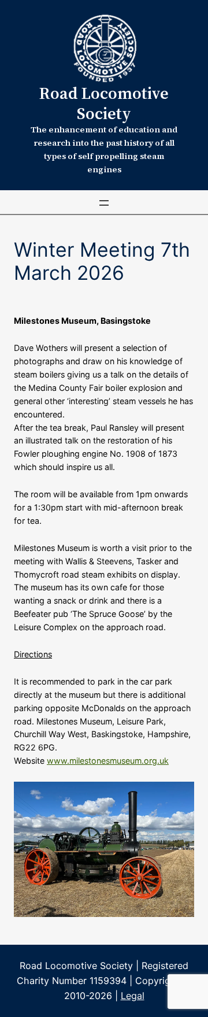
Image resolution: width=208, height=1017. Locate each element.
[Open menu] (104, 203)
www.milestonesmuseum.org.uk (108, 760)
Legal (132, 995)
